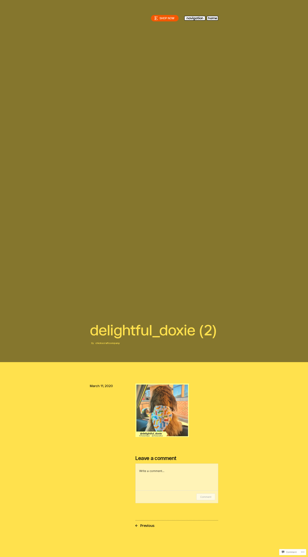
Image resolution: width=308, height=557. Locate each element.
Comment (205, 496)
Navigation (194, 18)
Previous (147, 526)
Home (212, 18)
